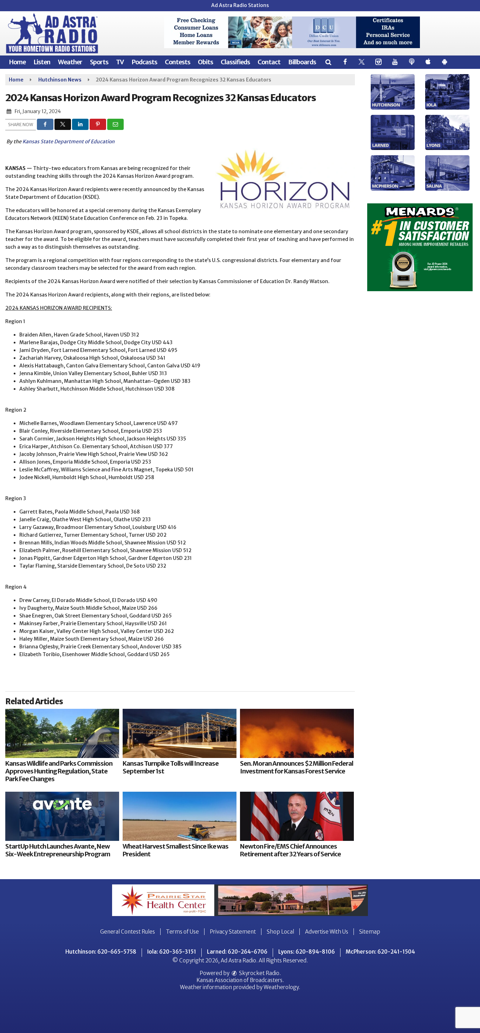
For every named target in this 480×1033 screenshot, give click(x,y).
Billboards (302, 62)
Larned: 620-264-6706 (237, 951)
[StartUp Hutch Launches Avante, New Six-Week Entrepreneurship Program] (62, 816)
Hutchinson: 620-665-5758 (100, 951)
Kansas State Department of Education (68, 141)
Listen (41, 62)
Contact (269, 62)
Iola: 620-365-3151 (171, 951)
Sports (99, 62)
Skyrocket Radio (258, 973)
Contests (177, 62)
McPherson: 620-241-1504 (380, 951)
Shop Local (280, 931)
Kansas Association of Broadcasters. (240, 980)
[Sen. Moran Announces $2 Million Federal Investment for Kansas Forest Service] (297, 733)
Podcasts (144, 62)
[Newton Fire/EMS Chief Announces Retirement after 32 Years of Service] (297, 816)
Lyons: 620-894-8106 (306, 951)
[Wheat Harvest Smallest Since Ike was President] (179, 816)
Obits (205, 62)
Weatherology (281, 987)
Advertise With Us (326, 931)
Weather (70, 62)
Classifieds (235, 62)
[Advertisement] (292, 32)
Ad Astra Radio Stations (240, 5)
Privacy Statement (233, 931)
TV (120, 62)
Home (17, 62)
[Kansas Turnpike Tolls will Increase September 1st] (179, 733)
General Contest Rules (127, 931)
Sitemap (369, 931)
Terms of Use (182, 931)
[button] (328, 62)
